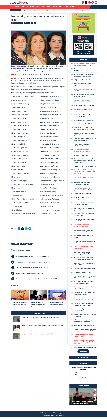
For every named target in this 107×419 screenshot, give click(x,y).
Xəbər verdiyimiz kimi (18, 66)
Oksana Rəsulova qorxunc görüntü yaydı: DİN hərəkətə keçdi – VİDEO (86, 10)
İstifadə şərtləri (60, 415)
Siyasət (16, 6)
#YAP (30, 243)
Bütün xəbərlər (83, 357)
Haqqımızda (46, 415)
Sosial (38, 6)
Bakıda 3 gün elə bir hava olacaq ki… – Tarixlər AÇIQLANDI (49, 10)
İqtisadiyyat (31, 6)
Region (49, 6)
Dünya (44, 6)
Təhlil (55, 6)
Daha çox (83, 351)
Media (60, 6)
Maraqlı (66, 6)
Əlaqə (52, 415)
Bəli (76, 372)
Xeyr (76, 374)
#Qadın (23, 243)
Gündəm (23, 6)
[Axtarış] (95, 7)
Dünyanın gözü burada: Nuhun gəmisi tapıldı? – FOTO (38, 334)
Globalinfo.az (15, 74)
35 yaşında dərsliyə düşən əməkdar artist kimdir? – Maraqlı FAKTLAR (42, 325)
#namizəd (15, 243)
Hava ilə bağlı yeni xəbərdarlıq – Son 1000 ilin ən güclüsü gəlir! (40, 317)
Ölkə (11, 6)
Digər (72, 6)
